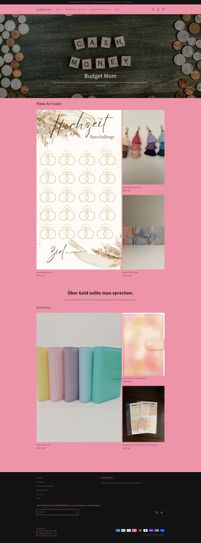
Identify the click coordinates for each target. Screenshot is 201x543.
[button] (59, 9)
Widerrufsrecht (42, 490)
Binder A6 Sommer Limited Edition (134, 378)
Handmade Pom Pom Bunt (131, 187)
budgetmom (149, 535)
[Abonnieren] (75, 512)
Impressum (41, 482)
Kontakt (40, 478)
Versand (40, 494)
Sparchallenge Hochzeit (45, 272)
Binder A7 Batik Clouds (130, 272)
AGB (38, 498)
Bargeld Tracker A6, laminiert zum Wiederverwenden (140, 445)
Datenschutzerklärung (45, 486)
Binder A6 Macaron (43, 445)
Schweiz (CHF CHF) (45, 533)
